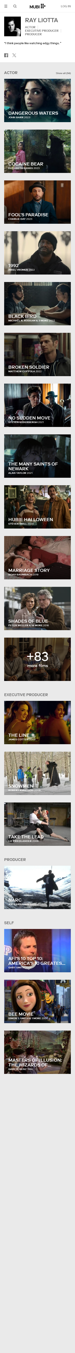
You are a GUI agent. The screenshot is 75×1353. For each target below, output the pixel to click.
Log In (66, 6)
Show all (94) (63, 73)
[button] (5, 6)
